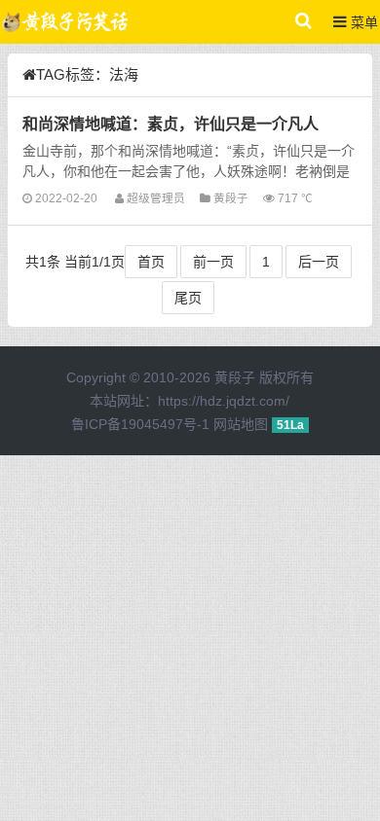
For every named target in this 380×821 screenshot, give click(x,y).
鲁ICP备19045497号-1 (140, 424)
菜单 (362, 22)
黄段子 (230, 198)
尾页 (188, 297)
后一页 (318, 261)
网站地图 (240, 424)
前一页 (213, 261)
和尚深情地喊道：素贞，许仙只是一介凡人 (170, 123)
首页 (151, 261)
